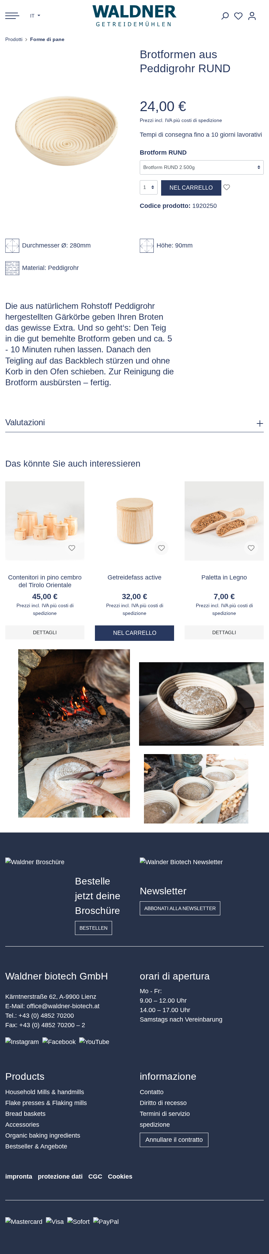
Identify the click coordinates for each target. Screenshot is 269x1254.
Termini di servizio (165, 1113)
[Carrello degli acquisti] (261, 13)
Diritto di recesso (163, 1102)
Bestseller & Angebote (36, 1146)
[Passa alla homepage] (134, 15)
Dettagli (45, 632)
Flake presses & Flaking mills (46, 1102)
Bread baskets (25, 1113)
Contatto (152, 1092)
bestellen (94, 928)
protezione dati (60, 1176)
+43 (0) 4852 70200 (46, 1015)
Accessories (22, 1124)
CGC (95, 1176)
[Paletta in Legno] (224, 521)
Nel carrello (191, 188)
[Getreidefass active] (134, 521)
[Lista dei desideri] (238, 15)
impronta (18, 1176)
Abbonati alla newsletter (180, 908)
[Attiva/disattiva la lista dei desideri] (226, 187)
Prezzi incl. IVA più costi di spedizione (181, 120)
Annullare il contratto (174, 1139)
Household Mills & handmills (44, 1092)
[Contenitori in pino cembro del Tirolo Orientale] (44, 521)
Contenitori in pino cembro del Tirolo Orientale (45, 581)
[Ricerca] (225, 15)
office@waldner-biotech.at (63, 1006)
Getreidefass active (134, 577)
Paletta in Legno (224, 577)
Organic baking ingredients (42, 1135)
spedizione (155, 1124)
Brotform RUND (163, 152)
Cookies (120, 1176)
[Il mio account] (252, 15)
